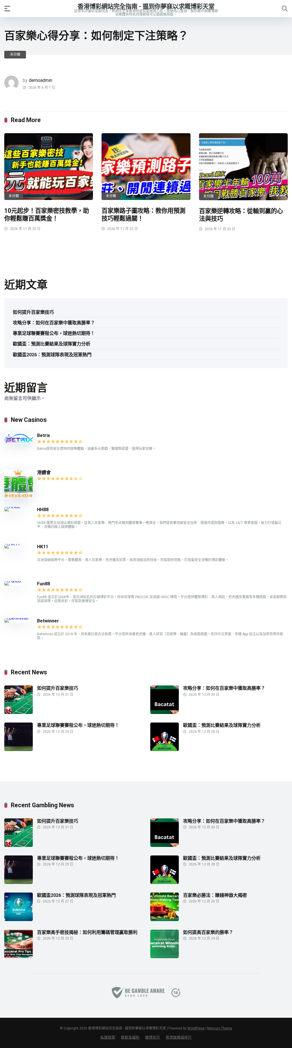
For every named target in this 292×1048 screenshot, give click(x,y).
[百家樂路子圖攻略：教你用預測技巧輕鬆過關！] (146, 166)
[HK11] (12, 544)
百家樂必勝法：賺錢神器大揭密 (215, 895)
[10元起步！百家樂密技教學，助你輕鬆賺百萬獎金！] (48, 166)
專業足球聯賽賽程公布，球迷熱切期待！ (54, 333)
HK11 (42, 546)
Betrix (43, 435)
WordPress (196, 1028)
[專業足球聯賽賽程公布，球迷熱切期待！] (18, 749)
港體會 (44, 472)
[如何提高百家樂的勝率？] (164, 956)
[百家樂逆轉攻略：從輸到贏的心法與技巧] (243, 166)
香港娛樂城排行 (179, 1037)
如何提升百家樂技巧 (33, 312)
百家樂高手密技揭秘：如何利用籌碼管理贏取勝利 (87, 932)
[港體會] (18, 496)
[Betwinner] (16, 618)
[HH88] (12, 506)
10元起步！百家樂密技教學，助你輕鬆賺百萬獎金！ (46, 214)
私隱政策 (107, 1037)
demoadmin (40, 80)
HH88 (42, 509)
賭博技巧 (152, 1037)
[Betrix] (18, 441)
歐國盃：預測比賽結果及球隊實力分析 (51, 344)
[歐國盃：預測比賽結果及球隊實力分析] (164, 749)
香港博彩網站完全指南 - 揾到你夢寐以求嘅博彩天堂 (146, 6)
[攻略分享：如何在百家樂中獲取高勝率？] (164, 712)
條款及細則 (130, 1037)
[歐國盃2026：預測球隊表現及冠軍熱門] (18, 919)
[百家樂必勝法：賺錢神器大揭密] (164, 919)
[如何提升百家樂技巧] (18, 712)
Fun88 (44, 583)
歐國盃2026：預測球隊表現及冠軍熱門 (52, 354)
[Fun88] (13, 581)
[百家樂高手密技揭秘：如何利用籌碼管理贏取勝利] (18, 956)
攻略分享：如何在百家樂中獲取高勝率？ (54, 322)
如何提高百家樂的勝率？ (208, 932)
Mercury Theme (219, 1028)
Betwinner (48, 621)
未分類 (15, 54)
